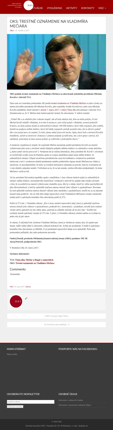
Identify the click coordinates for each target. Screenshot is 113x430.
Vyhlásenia (54, 8)
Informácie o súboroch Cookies (71, 400)
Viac (101, 8)
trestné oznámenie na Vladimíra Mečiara (68, 103)
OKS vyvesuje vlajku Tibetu (56, 316)
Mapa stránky (12, 354)
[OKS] (22, 1)
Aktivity (71, 8)
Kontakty (87, 8)
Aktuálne (36, 8)
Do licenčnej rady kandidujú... (56, 325)
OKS (12, 31)
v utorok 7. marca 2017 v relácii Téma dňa (57, 110)
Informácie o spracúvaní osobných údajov (75, 405)
